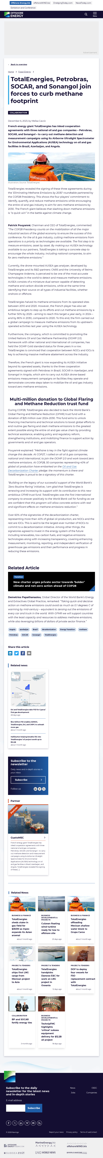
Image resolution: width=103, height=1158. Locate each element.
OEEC (94, 1088)
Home (11, 72)
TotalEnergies (50, 635)
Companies (91, 1092)
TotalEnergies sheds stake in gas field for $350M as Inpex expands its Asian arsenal (22, 927)
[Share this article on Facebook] (23, 653)
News (72, 1088)
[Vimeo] (27, 1123)
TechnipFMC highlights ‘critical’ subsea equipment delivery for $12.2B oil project (51, 1031)
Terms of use (85, 1132)
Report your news (56, 1132)
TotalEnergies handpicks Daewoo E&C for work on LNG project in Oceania (50, 977)
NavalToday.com (83, 3)
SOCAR (25, 635)
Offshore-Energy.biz (20, 3)
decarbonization (49, 630)
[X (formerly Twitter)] (14, 1123)
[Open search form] (86, 14)
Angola (12, 630)
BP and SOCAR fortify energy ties (22, 1021)
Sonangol (36, 635)
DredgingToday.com (63, 3)
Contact (93, 1132)
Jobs (73, 1092)
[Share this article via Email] (29, 653)
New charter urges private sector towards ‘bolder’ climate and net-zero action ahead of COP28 (49, 583)
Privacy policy (72, 1132)
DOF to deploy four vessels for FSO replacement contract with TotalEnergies (83, 977)
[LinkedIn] (35, 789)
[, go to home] (13, 14)
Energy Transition (67, 630)
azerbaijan (24, 630)
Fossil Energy (24, 72)
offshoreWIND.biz (42, 3)
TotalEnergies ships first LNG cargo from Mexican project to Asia (21, 975)
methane (83, 630)
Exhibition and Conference (23, 8)
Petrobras (13, 635)
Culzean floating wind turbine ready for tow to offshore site (50, 928)
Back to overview (18, 64)
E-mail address (14, 1100)
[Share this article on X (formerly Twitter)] (16, 653)
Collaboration (18, 112)
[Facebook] (39, 789)
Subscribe (21, 779)
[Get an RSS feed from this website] (39, 1123)
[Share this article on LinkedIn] (10, 653)
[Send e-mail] (33, 1123)
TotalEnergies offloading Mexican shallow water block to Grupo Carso (80, 925)
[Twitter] (44, 789)
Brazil (35, 630)
